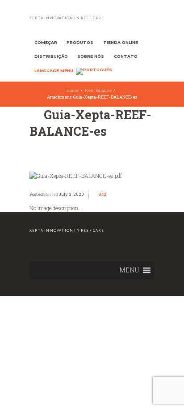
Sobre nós (90, 56)
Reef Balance (98, 90)
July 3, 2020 (71, 194)
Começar (45, 42)
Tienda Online (120, 42)
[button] (129, 270)
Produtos (80, 42)
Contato (126, 56)
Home (73, 90)
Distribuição (51, 56)
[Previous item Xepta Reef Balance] (60, 175)
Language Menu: (55, 71)
